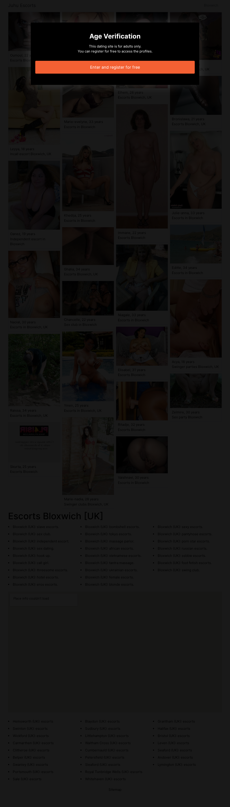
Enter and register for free (115, 67)
